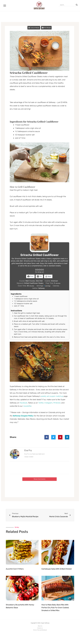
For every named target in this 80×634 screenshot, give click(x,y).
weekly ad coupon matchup (52, 396)
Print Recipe (47, 27)
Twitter (41, 403)
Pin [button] (40, 276)
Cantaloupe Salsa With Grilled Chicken (56, 569)
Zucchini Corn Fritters (15, 569)
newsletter (27, 406)
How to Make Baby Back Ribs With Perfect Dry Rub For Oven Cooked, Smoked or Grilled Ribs (55, 608)
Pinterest (56, 403)
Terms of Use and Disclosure (40, 630)
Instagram (48, 403)
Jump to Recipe (34, 27)
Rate (49, 276)
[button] (36, 269)
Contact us (40, 628)
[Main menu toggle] (5, 5)
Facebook (23, 403)
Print (31, 276)
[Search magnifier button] (76, 4)
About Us (40, 626)
